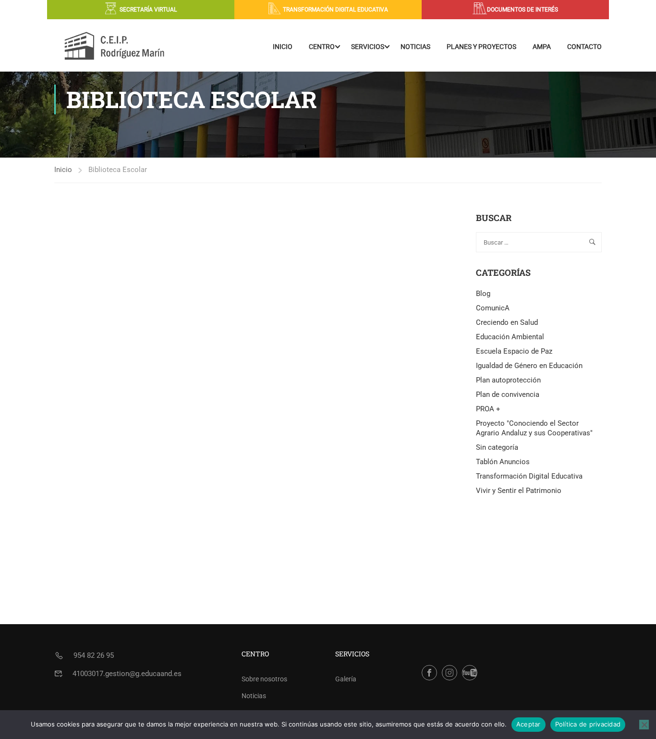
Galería (345, 679)
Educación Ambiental (510, 337)
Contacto (584, 46)
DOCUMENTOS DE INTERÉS (522, 9)
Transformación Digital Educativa (529, 476)
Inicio (282, 46)
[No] (644, 724)
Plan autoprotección (508, 380)
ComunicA (493, 308)
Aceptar (528, 724)
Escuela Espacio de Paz (514, 351)
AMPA (542, 46)
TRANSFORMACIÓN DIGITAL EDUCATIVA (335, 9)
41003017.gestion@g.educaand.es (127, 673)
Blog (483, 293)
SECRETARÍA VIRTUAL (148, 9)
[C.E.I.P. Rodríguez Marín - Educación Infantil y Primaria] (114, 46)
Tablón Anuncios (503, 461)
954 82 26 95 (93, 655)
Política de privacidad (588, 724)
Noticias (415, 46)
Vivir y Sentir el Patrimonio (518, 490)
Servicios (367, 46)
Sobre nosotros (264, 679)
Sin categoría (497, 447)
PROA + (488, 409)
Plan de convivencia (507, 394)
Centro (322, 46)
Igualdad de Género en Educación (529, 365)
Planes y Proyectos (481, 46)
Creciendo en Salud (507, 322)
